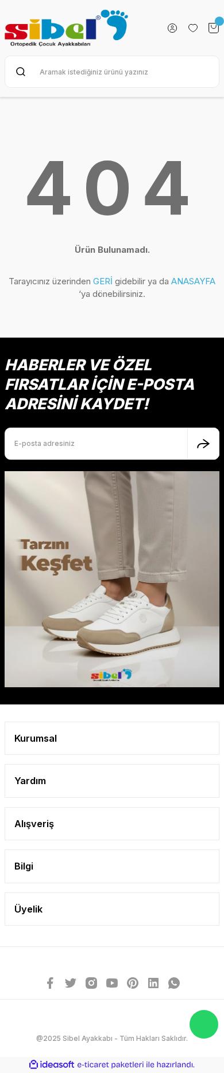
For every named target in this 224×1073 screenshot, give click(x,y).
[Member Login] (172, 28)
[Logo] (66, 27)
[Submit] (203, 444)
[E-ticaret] (110, 1064)
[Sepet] (213, 28)
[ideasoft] (52, 1065)
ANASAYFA (193, 281)
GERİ (103, 281)
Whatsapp (204, 1024)
